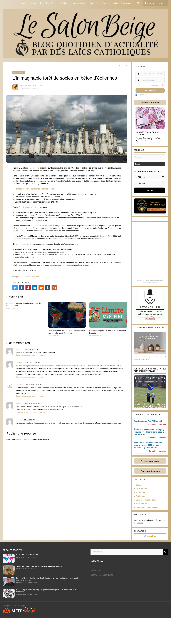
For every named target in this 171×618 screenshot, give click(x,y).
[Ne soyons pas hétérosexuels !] (9, 562)
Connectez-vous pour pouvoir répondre (30, 355)
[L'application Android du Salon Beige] (155, 537)
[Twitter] (15, 287)
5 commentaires (24, 89)
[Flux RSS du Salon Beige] (152, 537)
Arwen (18, 349)
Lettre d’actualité (78, 3)
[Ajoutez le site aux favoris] (150, 537)
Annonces (94, 3)
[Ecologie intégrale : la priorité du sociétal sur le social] (108, 327)
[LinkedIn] (34, 287)
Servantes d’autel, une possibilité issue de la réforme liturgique (39, 566)
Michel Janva (26, 85)
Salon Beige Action (48, 3)
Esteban (19, 420)
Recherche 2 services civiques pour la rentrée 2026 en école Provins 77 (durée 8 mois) (148, 445)
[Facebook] (21, 287)
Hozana (155, 282)
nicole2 (18, 404)
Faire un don (141, 489)
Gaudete (19, 363)
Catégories (140, 496)
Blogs (33, 3)
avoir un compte (21, 440)
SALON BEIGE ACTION (150, 102)
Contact (64, 3)
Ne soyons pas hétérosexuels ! (27, 555)
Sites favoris (141, 504)
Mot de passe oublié (158, 85)
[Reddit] (41, 287)
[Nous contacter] (148, 537)
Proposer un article (111, 3)
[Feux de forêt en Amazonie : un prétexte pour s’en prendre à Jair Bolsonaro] (67, 327)
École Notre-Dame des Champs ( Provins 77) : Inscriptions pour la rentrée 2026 (149, 431)
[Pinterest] (28, 287)
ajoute (27, 207)
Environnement (18, 72)
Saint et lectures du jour (146, 500)
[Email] (54, 287)
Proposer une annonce (150, 461)
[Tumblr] (47, 287)
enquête (35, 168)
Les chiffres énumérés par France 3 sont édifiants (32, 189)
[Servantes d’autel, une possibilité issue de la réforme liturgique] (9, 574)
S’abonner (140, 492)
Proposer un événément (150, 471)
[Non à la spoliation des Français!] (150, 128)
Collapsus (19, 384)
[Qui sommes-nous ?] (145, 537)
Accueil (25, 3)
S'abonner (95, 570)
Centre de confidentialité (146, 507)
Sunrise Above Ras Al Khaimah (148, 421)
